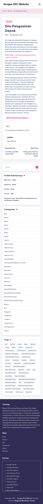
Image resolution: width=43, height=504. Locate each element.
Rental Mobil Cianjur (10, 297)
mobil (28, 369)
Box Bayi (33, 344)
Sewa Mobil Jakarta (29, 388)
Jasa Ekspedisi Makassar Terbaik (15, 263)
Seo (5, 308)
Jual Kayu (24, 360)
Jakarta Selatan (9, 251)
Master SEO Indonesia (19, 366)
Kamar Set (32, 360)
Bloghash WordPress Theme (25, 501)
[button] (11, 141)
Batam (6, 217)
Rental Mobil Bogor (10, 289)
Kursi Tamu (8, 363)
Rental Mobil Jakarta (10, 382)
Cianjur (7, 347)
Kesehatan (7, 266)
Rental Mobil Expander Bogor (13, 300)
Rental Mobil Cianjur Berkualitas (27, 379)
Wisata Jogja (19, 392)
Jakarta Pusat (8, 248)
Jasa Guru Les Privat (13, 473)
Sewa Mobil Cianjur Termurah (12, 388)
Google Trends (11, 464)
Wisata (10, 11)
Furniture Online (21, 350)
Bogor (6, 232)
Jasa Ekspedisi (9, 259)
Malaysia (7, 281)
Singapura (7, 312)
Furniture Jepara (9, 350)
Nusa (34, 369)
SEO (20, 382)
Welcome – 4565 (10, 180)
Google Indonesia (12, 467)
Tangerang (7, 315)
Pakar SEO (10, 487)
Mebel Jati (21, 369)
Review (6, 304)
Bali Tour (12, 344)
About (4, 448)
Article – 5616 (9, 189)
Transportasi (8, 323)
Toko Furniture (9, 392)
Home (4, 11)
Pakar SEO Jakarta (23, 373)
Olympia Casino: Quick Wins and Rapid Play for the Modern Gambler (20, 199)
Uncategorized (9, 327)
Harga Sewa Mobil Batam (11, 353)
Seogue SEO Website (16, 4)
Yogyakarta (29, 392)
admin (10, 137)
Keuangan (7, 270)
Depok (8, 126)
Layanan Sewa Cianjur (29, 363)
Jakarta (6, 240)
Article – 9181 (9, 194)
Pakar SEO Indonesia (10, 373)
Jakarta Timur (8, 255)
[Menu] (40, 4)
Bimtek (6, 229)
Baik (5, 214)
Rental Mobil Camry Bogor (12, 293)
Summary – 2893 (10, 185)
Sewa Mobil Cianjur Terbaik (25, 385)
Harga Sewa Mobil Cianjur (28, 353)
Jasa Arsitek (15, 360)
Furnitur (21, 347)
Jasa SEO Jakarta (12, 470)
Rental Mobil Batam (20, 376)
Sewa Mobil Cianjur (10, 385)
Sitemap (5, 451)
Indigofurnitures (26, 357)
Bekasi (6, 221)
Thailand (7, 319)
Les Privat (7, 278)
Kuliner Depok (8, 274)
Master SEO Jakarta (10, 369)
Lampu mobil (17, 363)
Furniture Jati (29, 347)
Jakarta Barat (8, 244)
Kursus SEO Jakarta (13, 490)
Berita (6, 225)
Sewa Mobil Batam (29, 382)
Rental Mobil (8, 285)
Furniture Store (32, 350)
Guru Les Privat (11, 482)
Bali (6, 344)
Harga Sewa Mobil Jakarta (12, 357)
